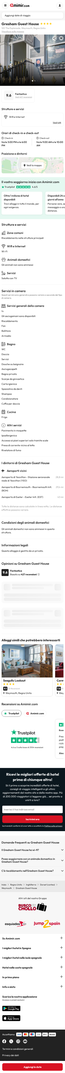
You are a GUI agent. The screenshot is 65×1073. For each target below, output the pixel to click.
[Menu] (5, 5)
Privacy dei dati (10, 1055)
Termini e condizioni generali (17, 1048)
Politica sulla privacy (53, 826)
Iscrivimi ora (32, 819)
